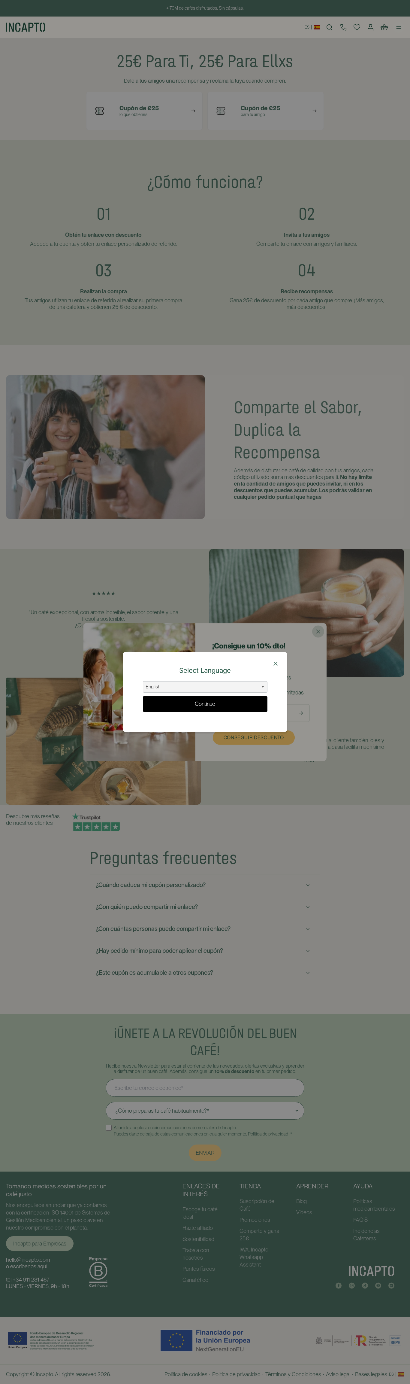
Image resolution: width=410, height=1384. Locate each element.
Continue (205, 704)
